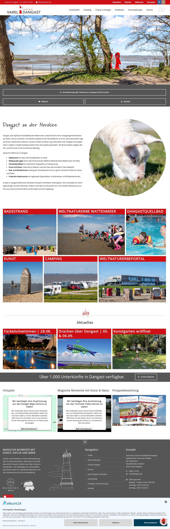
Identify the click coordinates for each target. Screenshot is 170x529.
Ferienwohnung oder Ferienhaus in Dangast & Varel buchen (86, 92)
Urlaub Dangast (94, 465)
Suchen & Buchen (147, 377)
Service (90, 469)
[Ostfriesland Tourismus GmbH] (26, 490)
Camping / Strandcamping (98, 484)
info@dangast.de (44, 2)
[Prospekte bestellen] (139, 410)
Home (90, 455)
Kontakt (151, 2)
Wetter (128, 2)
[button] (164, 521)
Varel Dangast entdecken (97, 474)
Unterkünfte (92, 479)
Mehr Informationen (29, 429)
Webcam (139, 2)
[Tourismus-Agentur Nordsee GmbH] (10, 490)
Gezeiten (117, 2)
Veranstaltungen (94, 460)
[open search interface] (161, 10)
